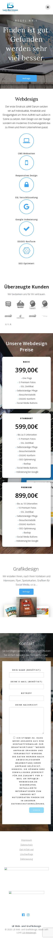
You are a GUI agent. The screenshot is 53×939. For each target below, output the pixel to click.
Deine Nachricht (26, 705)
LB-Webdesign (29, 932)
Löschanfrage (26, 854)
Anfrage (26, 78)
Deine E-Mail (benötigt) (26, 682)
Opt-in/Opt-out (26, 849)
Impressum (26, 840)
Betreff (26, 693)
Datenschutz (26, 844)
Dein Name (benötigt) (26, 670)
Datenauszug (26, 859)
